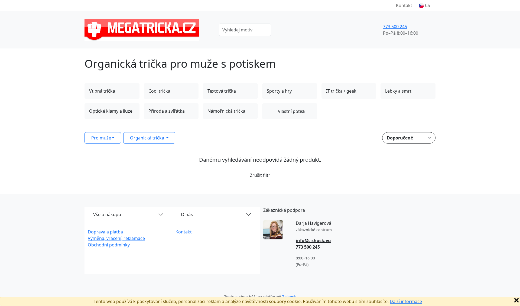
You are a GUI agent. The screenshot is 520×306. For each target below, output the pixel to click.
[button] (424, 5)
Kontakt (404, 5)
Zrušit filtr (260, 175)
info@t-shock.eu (313, 240)
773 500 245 (395, 27)
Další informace (406, 301)
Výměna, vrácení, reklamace (116, 238)
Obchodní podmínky (109, 245)
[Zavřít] (516, 300)
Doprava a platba (105, 232)
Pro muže (101, 138)
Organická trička (147, 138)
